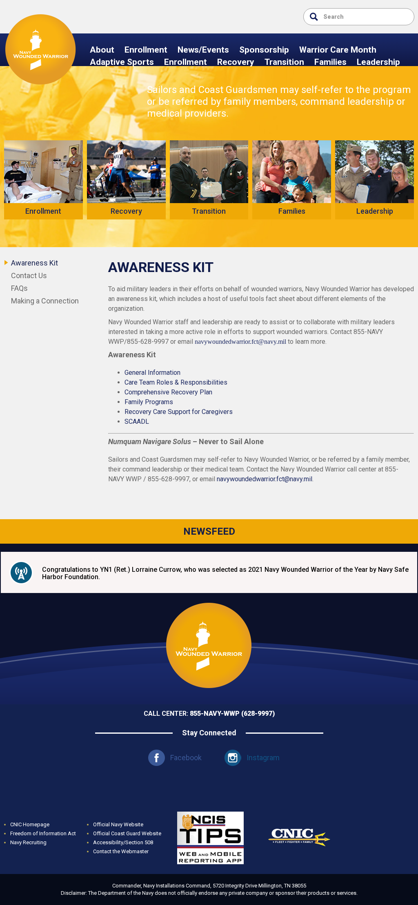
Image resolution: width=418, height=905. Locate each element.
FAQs (19, 288)
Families (330, 62)
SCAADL (137, 421)
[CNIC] (299, 816)
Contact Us (29, 275)
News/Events (203, 50)
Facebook (186, 757)
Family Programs (149, 402)
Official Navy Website (118, 824)
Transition (284, 62)
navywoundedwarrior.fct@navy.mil (240, 341)
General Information (152, 372)
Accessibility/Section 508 (123, 842)
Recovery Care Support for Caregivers (179, 412)
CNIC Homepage (29, 824)
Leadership (378, 62)
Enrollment (146, 50)
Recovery (235, 62)
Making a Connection (45, 301)
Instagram (263, 757)
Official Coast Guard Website (127, 833)
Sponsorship (264, 50)
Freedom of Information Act (43, 833)
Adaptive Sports (122, 62)
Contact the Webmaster (121, 851)
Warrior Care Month (337, 50)
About (102, 50)
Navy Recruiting (28, 842)
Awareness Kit (34, 263)
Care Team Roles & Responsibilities (176, 382)
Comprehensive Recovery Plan (168, 392)
